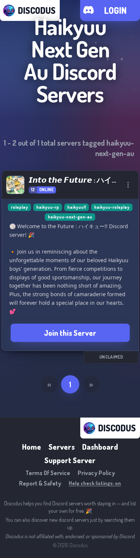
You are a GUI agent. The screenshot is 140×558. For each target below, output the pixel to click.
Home (31, 447)
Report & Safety (40, 483)
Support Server (70, 460)
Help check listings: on (95, 483)
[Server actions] (128, 185)
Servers (62, 447)
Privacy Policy (96, 473)
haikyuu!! (76, 207)
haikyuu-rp (47, 207)
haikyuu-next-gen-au (70, 217)
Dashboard (100, 447)
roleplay (19, 207)
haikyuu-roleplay (112, 207)
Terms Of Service (47, 473)
